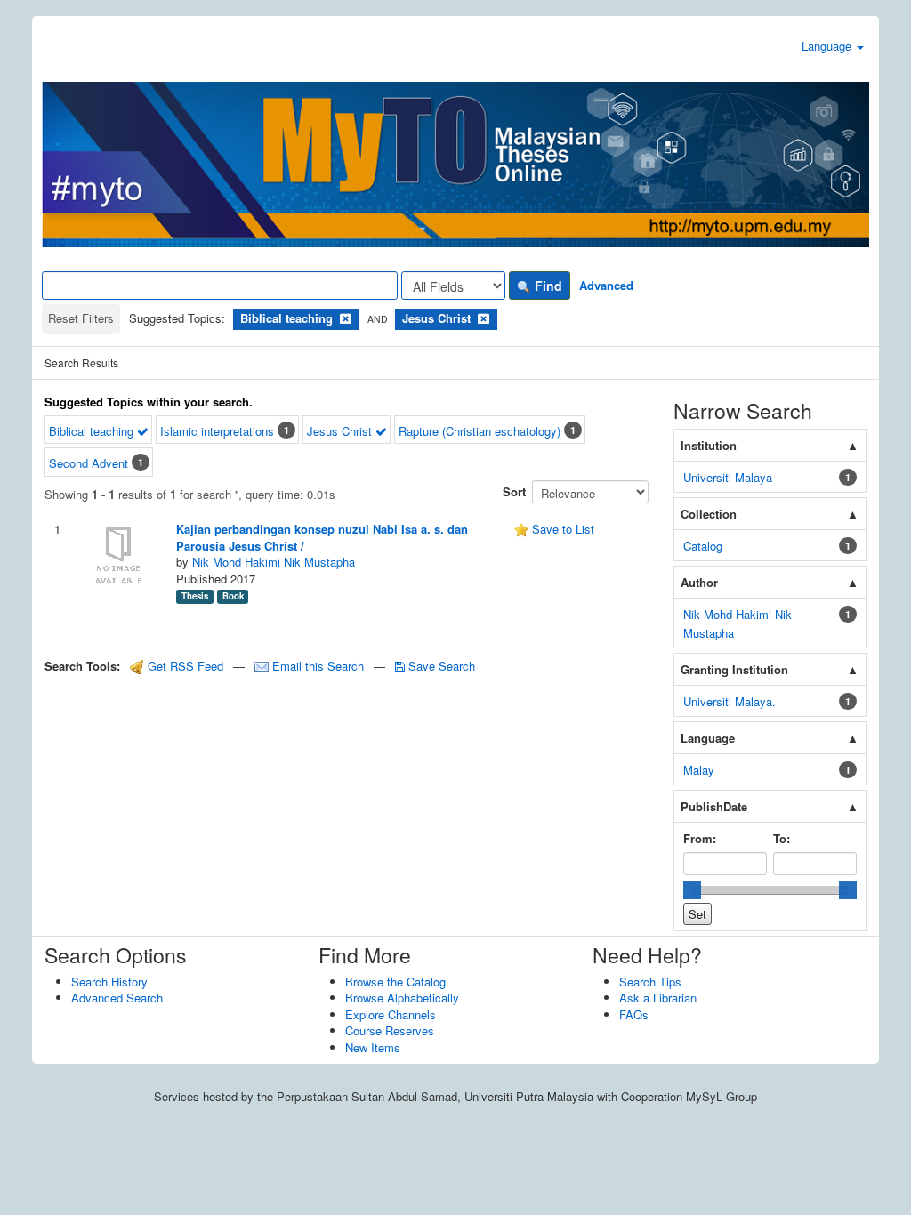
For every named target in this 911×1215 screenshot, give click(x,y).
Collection (709, 513)
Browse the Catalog (395, 981)
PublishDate (714, 806)
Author (699, 582)
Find (546, 285)
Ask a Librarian (658, 997)
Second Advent (88, 463)
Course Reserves (389, 1030)
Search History (109, 981)
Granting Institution (734, 669)
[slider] (692, 890)
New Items (372, 1047)
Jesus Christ (341, 430)
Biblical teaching (93, 430)
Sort (514, 491)
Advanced (606, 285)
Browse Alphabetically (402, 997)
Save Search (440, 665)
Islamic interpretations (217, 430)
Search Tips (650, 981)
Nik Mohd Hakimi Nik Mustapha (273, 561)
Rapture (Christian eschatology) (479, 430)
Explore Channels (390, 1014)
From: (699, 838)
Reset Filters (81, 318)
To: (781, 838)
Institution (709, 445)
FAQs (634, 1014)
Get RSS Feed (183, 665)
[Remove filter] (345, 318)
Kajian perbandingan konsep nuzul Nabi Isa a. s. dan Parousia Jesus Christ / (322, 537)
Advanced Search (117, 997)
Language (828, 45)
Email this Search (318, 665)
